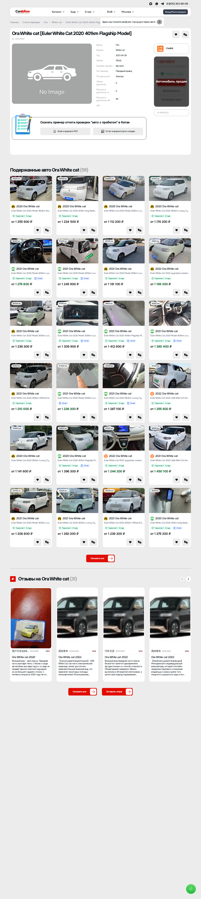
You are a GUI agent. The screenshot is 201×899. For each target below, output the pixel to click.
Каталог (57, 11)
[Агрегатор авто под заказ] (21, 11)
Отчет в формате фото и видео (120, 131)
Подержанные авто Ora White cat (49, 170)
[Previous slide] (182, 579)
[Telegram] (162, 4)
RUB (109, 11)
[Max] (151, 4)
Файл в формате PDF (67, 131)
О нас (88, 11)
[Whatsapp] (156, 4)
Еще (73, 11)
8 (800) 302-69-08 (177, 3)
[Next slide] (188, 579)
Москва (126, 11)
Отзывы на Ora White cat (47, 579)
